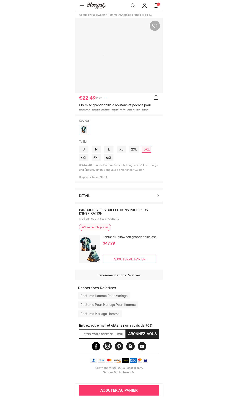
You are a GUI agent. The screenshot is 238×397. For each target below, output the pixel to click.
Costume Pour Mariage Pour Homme (108, 305)
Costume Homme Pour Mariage (104, 296)
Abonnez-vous (142, 333)
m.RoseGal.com (99, 5)
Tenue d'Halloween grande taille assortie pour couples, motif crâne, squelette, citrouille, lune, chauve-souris (131, 237)
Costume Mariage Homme (99, 314)
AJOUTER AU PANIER (119, 390)
